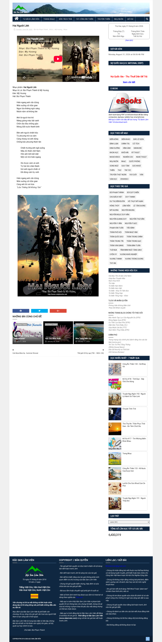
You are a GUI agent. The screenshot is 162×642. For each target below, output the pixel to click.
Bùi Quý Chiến (133, 192)
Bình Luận (114, 144)
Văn (141, 175)
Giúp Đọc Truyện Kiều (116, 278)
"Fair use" (79, 597)
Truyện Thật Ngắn (118, 175)
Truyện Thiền (103, 19)
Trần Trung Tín (116, 241)
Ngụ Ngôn (118, 19)
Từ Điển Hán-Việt (115, 288)
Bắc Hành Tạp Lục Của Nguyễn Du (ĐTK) (124, 318)
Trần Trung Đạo (134, 241)
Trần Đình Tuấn (133, 245)
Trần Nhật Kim (131, 232)
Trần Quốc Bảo (116, 237)
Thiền (112, 170)
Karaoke (138, 148)
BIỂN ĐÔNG (114, 139)
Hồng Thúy (80, 324)
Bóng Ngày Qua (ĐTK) (117, 320)
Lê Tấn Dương (139, 206)
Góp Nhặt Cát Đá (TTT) (117, 327)
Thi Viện (111, 283)
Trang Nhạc (49, 19)
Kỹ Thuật (136, 152)
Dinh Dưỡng (115, 148)
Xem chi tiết (129, 82)
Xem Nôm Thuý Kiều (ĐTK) (118, 330)
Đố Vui (130, 19)
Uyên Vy (113, 254)
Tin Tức (127, 170)
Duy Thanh (130, 197)
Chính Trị (125, 144)
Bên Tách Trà (65, 19)
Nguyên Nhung (128, 210)
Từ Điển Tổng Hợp (115, 293)
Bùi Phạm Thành (42, 29)
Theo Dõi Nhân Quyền (116, 308)
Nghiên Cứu (128, 157)
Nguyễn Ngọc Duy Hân (119, 215)
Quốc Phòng (134, 161)
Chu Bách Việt (116, 197)
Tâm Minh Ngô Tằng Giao (131, 250)
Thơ (119, 170)
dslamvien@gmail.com (116, 566)
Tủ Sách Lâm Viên (31, 19)
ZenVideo (124, 179)
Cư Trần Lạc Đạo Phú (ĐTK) (119, 322)
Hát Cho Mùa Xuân (53, 338)
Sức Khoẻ (136, 166)
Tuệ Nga (113, 250)
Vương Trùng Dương (134, 259)
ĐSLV (51, 29)
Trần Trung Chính (135, 237)
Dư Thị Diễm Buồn (117, 201)
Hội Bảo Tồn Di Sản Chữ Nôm (119, 276)
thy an (113, 263)
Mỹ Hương (59, 29)
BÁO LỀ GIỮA (138, 139)
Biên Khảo (126, 139)
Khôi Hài (125, 152)
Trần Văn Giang (117, 245)
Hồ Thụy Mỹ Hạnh (135, 201)
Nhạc (65, 29)
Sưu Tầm (125, 166)
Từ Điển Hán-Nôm (115, 286)
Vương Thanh (116, 259)
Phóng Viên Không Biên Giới (119, 305)
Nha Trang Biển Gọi (83, 338)
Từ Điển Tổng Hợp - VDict (118, 296)
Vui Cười (133, 175)
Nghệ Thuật (141, 157)
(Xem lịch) (129, 40)
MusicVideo (115, 157)
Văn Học (113, 179)
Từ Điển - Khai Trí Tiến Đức (118, 291)
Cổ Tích (136, 144)
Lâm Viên (126, 206)
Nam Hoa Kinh (114, 281)
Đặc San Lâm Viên (34, 638)
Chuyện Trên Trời (129, 409)
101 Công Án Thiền (84, 19)
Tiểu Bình (130, 228)
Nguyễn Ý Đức (131, 223)
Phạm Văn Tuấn (116, 228)
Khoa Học (114, 152)
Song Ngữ (114, 166)
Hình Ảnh (127, 148)
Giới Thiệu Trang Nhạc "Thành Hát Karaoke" (27, 337)
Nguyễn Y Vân (116, 223)
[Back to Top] (148, 639)
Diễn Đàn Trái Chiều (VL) (117, 325)
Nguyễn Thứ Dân (137, 219)
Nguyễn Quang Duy (118, 219)
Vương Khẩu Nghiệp (128, 254)
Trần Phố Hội (116, 232)
